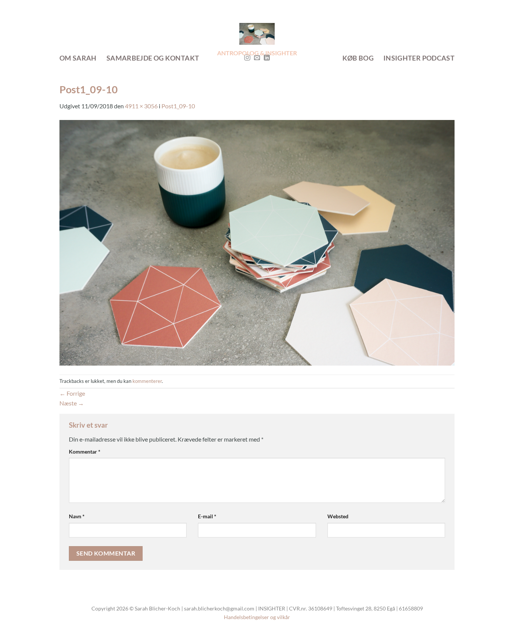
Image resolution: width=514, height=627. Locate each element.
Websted (337, 516)
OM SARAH (78, 58)
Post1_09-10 (178, 105)
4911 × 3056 (141, 105)
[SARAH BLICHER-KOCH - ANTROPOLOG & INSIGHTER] (257, 34)
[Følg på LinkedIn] (267, 58)
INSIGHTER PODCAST (419, 58)
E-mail (207, 516)
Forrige (72, 393)
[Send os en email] (257, 58)
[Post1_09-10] (257, 241)
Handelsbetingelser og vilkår (257, 617)
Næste (71, 403)
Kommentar (84, 451)
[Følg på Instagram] (247, 58)
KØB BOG (358, 58)
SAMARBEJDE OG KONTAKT (152, 58)
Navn (77, 516)
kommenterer (147, 381)
